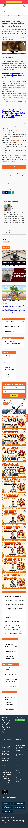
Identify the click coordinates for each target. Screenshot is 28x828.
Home (3, 15)
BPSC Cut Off (7, 706)
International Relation (9, 369)
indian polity (6, 241)
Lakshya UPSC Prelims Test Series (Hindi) (13, 346)
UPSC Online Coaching (9, 642)
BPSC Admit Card (8, 699)
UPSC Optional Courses (19, 755)
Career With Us (19, 779)
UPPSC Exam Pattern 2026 (10, 674)
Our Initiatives (19, 781)
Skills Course (5, 760)
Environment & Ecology (9, 360)
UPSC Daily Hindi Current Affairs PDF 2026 (13, 324)
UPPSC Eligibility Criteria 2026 (10, 679)
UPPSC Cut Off (7, 684)
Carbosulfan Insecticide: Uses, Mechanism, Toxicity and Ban (13, 616)
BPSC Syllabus (7, 702)
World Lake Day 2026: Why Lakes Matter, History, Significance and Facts (13, 628)
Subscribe (14, 395)
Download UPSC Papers (9, 331)
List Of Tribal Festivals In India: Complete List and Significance (14, 605)
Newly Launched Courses (20, 748)
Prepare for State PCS (9, 379)
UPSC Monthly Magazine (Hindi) (11, 328)
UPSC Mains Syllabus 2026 (10, 649)
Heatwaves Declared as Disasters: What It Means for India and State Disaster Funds (13, 620)
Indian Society (7, 372)
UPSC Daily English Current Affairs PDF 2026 (14, 321)
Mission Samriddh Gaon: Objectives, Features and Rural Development (14, 613)
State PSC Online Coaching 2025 (6, 747)
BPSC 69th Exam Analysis (10, 697)
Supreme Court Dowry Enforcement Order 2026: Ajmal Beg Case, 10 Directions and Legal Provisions (13, 596)
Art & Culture (7, 355)
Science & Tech (7, 374)
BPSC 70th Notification (9, 695)
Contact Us (18, 775)
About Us (18, 772)
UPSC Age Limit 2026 (9, 653)
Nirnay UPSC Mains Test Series (11, 341)
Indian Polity (10, 15)
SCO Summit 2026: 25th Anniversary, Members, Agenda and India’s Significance (13, 624)
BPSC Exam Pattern (8, 704)
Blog (17, 777)
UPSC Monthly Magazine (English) (11, 326)
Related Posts (6, 247)
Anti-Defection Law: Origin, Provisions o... (11, 265)
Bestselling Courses (20, 745)
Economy (6, 357)
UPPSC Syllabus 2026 (9, 672)
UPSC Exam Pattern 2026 (10, 651)
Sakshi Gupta (6, 37)
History (5, 364)
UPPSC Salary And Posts (9, 681)
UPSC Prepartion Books (20, 751)
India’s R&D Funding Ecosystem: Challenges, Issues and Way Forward (14, 601)
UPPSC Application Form (9, 676)
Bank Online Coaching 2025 (5, 757)
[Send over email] (13, 192)
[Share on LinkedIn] (9, 192)
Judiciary (18, 757)
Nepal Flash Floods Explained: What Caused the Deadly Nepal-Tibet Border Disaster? (14, 632)
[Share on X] (6, 192)
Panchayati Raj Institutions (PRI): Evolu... (11, 300)
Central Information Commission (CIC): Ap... (12, 283)
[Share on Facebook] (3, 192)
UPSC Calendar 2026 (9, 656)
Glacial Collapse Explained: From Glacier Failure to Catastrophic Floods (13, 609)
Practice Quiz (7, 376)
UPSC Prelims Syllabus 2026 (10, 646)
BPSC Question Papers (9, 709)
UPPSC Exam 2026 (8, 667)
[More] (24, 6)
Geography (6, 362)
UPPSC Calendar (8, 669)
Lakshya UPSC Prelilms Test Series (12, 343)
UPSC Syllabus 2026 (8, 644)
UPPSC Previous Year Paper (10, 686)
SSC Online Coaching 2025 (5, 754)
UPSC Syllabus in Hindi (9, 658)
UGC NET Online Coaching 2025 (6, 750)
